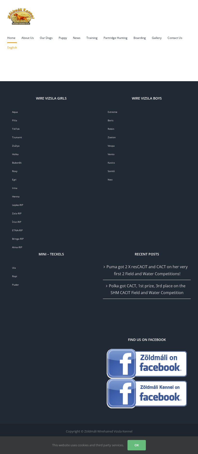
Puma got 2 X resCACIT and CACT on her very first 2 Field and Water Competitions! (147, 270)
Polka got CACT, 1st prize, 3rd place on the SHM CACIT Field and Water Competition (147, 289)
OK (136, 445)
